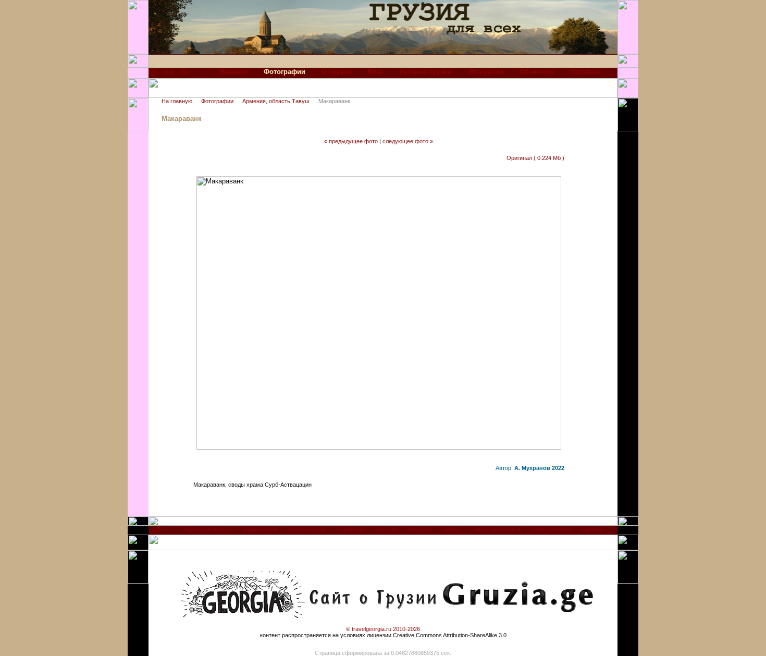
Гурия (450, 529)
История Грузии (425, 72)
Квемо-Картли (306, 529)
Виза (375, 72)
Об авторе (537, 72)
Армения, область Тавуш (276, 101)
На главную (177, 101)
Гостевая (585, 72)
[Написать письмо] (184, 74)
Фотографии (217, 101)
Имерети (420, 529)
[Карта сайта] (168, 74)
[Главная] (153, 74)
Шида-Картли (259, 529)
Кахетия (387, 529)
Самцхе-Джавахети (495, 529)
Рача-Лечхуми (551, 529)
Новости (233, 72)
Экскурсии (485, 72)
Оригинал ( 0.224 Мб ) (535, 158)
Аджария (592, 529)
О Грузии (336, 72)
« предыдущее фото (351, 141)
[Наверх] (156, 532)
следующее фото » (407, 141)
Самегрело (350, 529)
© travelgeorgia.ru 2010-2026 (383, 629)
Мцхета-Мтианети (207, 529)
